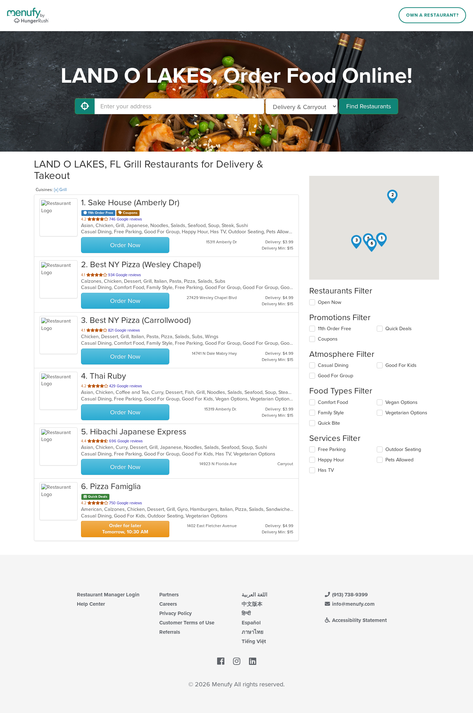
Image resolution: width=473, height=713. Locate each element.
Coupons (328, 339)
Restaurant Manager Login (108, 595)
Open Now (329, 302)
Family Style (331, 413)
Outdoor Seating (403, 449)
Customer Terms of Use (186, 623)
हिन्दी (246, 613)
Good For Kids (401, 365)
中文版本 (252, 604)
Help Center (91, 604)
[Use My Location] (85, 106)
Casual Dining (333, 365)
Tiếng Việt (254, 641)
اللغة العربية (254, 595)
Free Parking (332, 449)
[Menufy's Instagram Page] (236, 662)
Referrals (169, 632)
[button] (382, 240)
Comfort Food (333, 402)
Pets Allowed (399, 460)
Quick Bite (329, 423)
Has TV (326, 470)
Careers (168, 604)
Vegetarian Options (406, 413)
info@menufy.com (353, 604)
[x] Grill (60, 189)
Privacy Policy (175, 613)
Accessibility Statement (359, 620)
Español (251, 623)
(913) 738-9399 (349, 595)
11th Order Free (334, 329)
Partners (169, 595)
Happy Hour (331, 460)
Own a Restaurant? (432, 15)
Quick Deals (398, 329)
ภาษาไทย (253, 632)
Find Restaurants (368, 106)
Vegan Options (401, 402)
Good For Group (335, 376)
